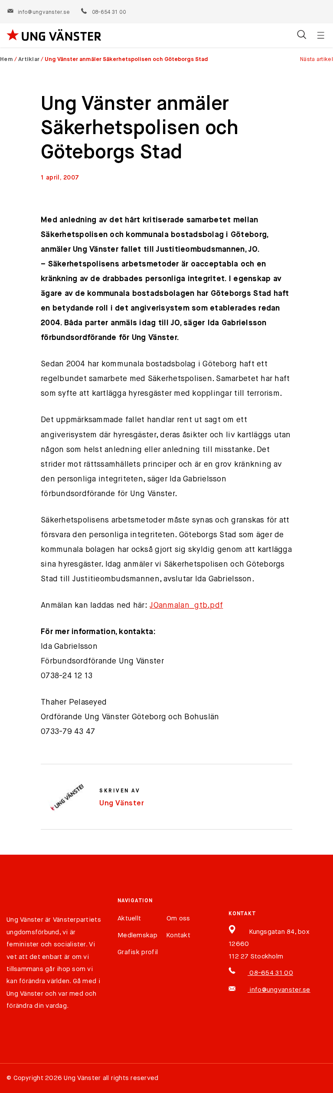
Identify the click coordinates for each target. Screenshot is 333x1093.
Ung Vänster (121, 803)
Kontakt (178, 935)
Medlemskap (137, 935)
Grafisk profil (138, 952)
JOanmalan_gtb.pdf (186, 605)
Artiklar (28, 59)
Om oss (178, 918)
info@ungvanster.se (44, 12)
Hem (6, 59)
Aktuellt (129, 918)
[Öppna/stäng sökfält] (301, 35)
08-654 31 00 (109, 12)
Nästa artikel (316, 59)
